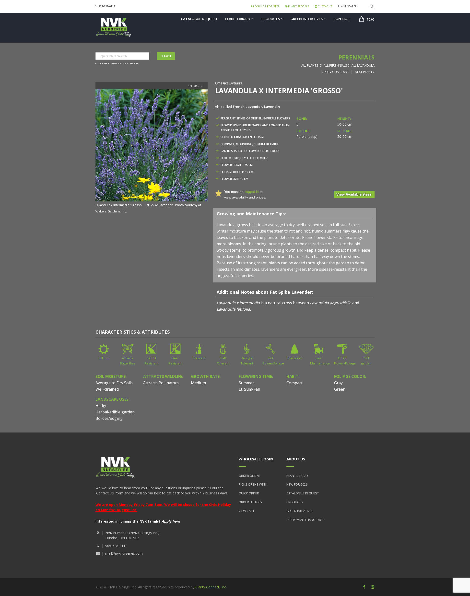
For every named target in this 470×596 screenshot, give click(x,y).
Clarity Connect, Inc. (211, 587)
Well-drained (107, 389)
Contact (341, 18)
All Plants (309, 65)
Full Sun (103, 358)
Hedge (101, 405)
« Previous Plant (335, 72)
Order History (250, 502)
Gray (338, 383)
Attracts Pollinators (161, 383)
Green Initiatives (307, 18)
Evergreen (294, 358)
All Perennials (335, 65)
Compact (294, 383)
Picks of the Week (253, 484)
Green (339, 389)
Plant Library (238, 18)
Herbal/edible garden (115, 412)
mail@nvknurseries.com (124, 553)
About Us (295, 458)
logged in (252, 192)
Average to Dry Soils (114, 383)
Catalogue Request (199, 18)
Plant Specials (298, 6)
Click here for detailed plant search (116, 63)
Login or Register (266, 6)
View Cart (246, 511)
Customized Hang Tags (305, 519)
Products (270, 18)
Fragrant (199, 358)
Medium (198, 383)
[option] (151, 151)
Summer (246, 383)
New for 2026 (296, 484)
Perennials (356, 57)
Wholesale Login (256, 458)
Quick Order (249, 493)
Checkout (324, 6)
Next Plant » (365, 72)
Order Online (249, 475)
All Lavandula (363, 65)
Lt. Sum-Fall (249, 389)
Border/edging (109, 418)
